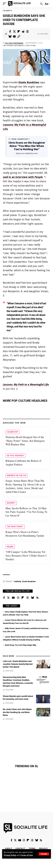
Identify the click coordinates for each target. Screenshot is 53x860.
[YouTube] (13, 597)
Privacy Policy (10, 855)
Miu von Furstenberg (14, 43)
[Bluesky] (32, 597)
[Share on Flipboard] (19, 31)
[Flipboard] (22, 597)
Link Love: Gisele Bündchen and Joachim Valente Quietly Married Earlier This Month (18, 664)
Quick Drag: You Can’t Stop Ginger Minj (20, 645)
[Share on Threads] (28, 31)
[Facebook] (4, 597)
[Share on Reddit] (23, 31)
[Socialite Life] (20, 3)
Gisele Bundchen (29, 581)
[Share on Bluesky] (10, 36)
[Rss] (37, 597)
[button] (44, 853)
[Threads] (27, 597)
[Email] (14, 36)
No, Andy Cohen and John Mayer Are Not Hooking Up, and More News (17, 712)
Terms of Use (26, 855)
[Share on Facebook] (10, 31)
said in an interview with (23, 177)
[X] (8, 597)
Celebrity (7, 10)
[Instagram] (18, 597)
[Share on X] (14, 31)
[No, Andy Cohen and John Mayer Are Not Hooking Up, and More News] (43, 712)
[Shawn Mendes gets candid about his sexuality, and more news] (43, 699)
